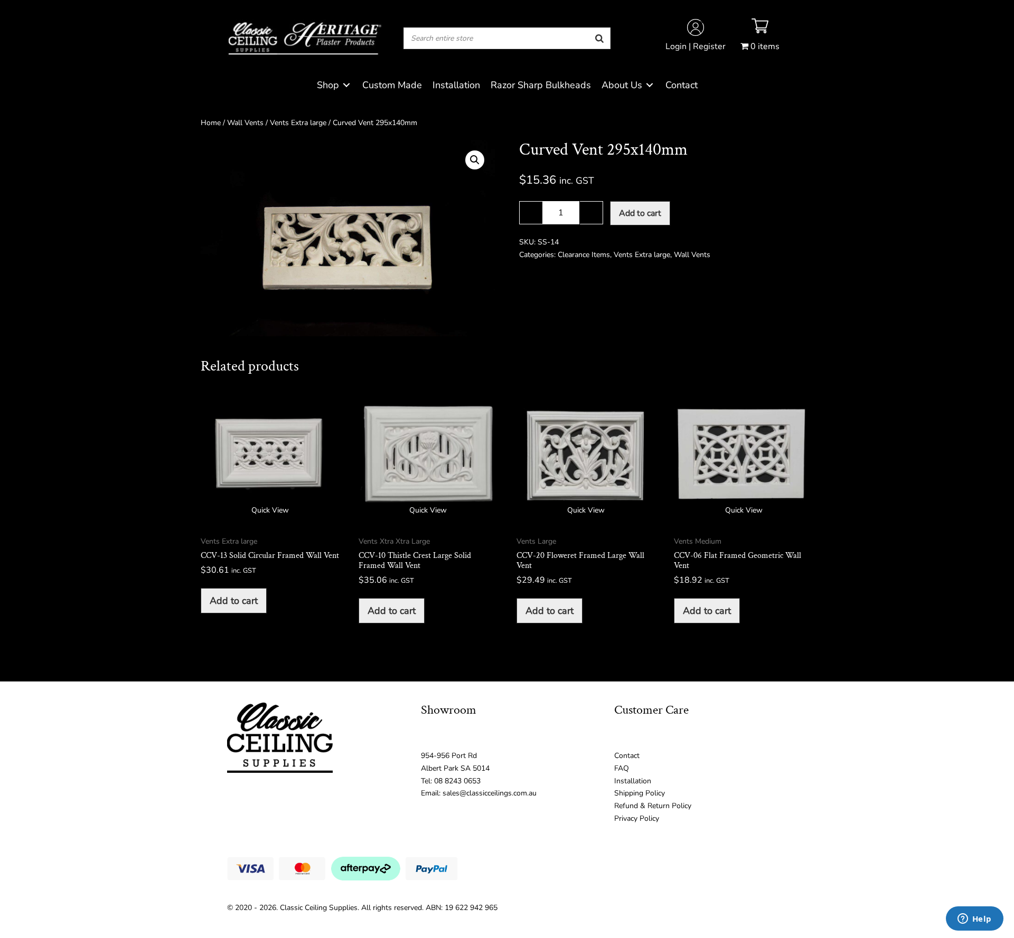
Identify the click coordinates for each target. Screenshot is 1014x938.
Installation (632, 781)
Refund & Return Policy (652, 806)
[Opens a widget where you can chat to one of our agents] (974, 919)
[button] (474, 159)
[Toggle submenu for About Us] (649, 85)
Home (211, 123)
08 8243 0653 (457, 781)
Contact (627, 756)
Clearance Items (584, 255)
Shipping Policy (639, 793)
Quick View (270, 510)
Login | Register (695, 46)
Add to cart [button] (234, 600)
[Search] (599, 38)
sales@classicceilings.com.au (490, 793)
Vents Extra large (298, 123)
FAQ (621, 768)
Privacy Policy (636, 818)
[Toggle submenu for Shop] (346, 85)
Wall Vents (245, 123)
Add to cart (640, 213)
